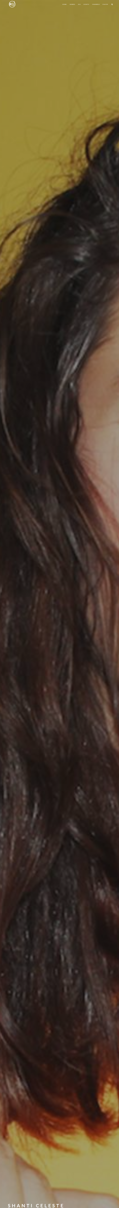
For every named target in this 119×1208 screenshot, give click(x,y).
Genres (72, 4)
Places (105, 4)
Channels (96, 4)
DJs (79, 4)
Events (86, 4)
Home (64, 4)
